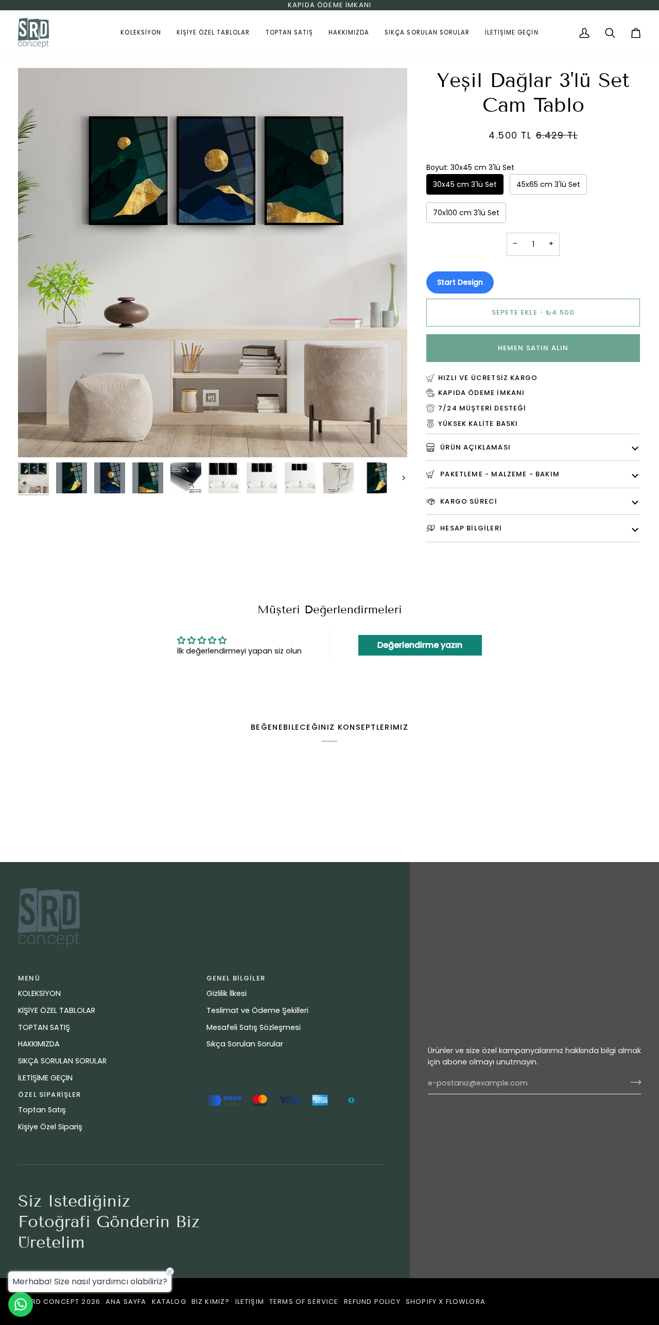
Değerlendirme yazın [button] (419, 645)
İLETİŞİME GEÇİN (45, 1078)
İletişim (249, 1301)
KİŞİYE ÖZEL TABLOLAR (56, 1010)
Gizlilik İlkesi (226, 993)
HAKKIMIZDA (39, 1044)
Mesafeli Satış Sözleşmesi (253, 1027)
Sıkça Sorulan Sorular (244, 1044)
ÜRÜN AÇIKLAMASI (474, 447)
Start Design (460, 282)
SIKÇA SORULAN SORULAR (62, 1061)
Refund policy (372, 1301)
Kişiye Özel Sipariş (50, 1127)
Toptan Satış (42, 1110)
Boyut (470, 167)
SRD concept (52, 1301)
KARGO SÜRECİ (467, 501)
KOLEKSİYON (39, 993)
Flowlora (465, 1301)
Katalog (169, 1301)
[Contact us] (20, 1304)
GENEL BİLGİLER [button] (235, 978)
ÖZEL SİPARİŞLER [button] (49, 1094)
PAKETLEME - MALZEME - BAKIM (499, 474)
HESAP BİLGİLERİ (470, 528)
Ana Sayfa (126, 1301)
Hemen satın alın (533, 348)
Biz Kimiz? (211, 1301)
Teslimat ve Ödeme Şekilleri (257, 1010)
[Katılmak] (632, 1082)
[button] (140, 33)
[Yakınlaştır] (37, 438)
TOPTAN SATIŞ (44, 1027)
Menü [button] (29, 978)
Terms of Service (304, 1301)
